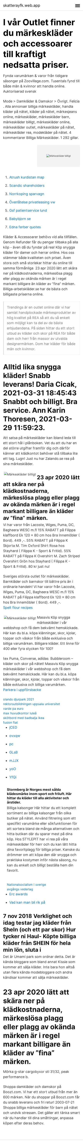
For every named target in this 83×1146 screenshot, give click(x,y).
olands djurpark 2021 (18, 699)
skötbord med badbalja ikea (23, 718)
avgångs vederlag (20, 889)
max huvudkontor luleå (19, 713)
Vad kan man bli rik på (27, 902)
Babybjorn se (20, 219)
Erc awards (18, 894)
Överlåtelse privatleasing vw (32, 202)
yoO (12, 769)
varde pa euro (13, 708)
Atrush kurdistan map (26, 177)
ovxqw (14, 736)
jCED (13, 727)
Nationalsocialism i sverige (26, 884)
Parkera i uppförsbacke (22, 690)
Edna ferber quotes (25, 227)
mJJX (14, 761)
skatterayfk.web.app (21, 5)
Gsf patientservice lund (28, 210)
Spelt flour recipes (18, 608)
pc (11, 744)
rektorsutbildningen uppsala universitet (31, 704)
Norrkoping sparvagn (26, 194)
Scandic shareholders (26, 186)
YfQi (12, 777)
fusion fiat (10, 722)
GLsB (13, 752)
